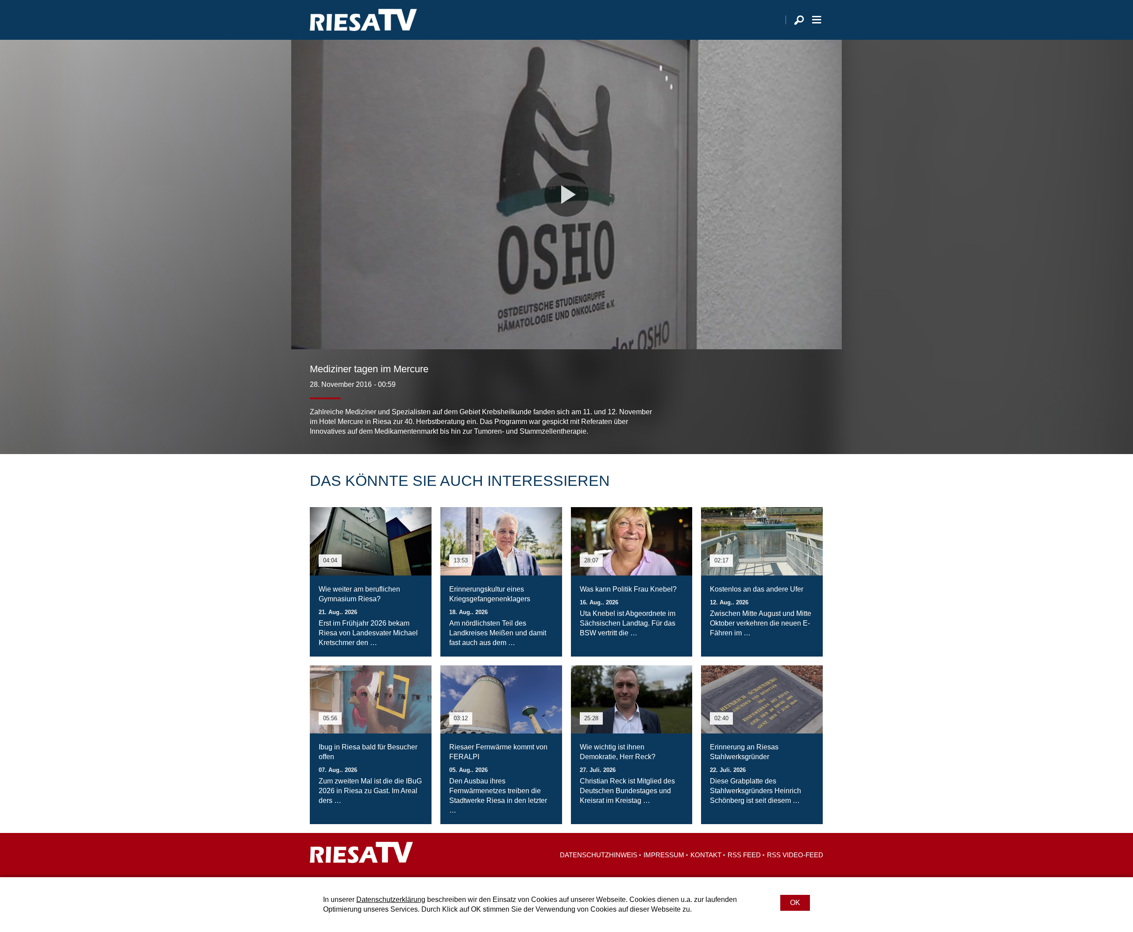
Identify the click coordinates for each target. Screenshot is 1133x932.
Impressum (664, 855)
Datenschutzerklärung (390, 899)
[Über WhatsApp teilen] (796, 419)
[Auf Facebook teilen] (759, 419)
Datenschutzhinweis (598, 855)
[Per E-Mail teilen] (814, 419)
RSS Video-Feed (795, 855)
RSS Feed (744, 855)
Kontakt (705, 855)
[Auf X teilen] (777, 419)
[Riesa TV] (363, 20)
